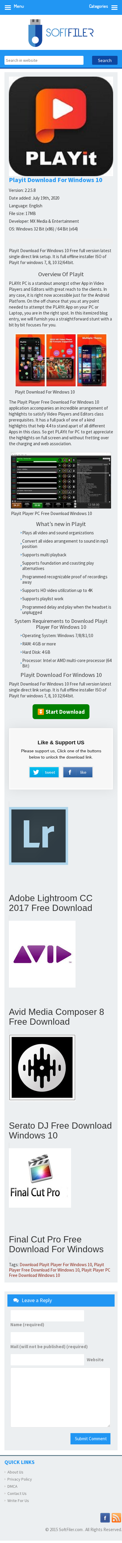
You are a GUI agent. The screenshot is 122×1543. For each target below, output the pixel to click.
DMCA (12, 1486)
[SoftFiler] (61, 32)
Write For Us (18, 1500)
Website (95, 1359)
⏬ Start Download (61, 711)
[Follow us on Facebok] (105, 1517)
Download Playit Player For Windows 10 (56, 1264)
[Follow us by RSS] (116, 1517)
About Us (15, 1472)
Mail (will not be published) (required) (49, 1346)
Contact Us (17, 1493)
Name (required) (27, 1324)
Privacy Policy (19, 1479)
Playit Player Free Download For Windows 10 (56, 1267)
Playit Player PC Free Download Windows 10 (59, 1272)
